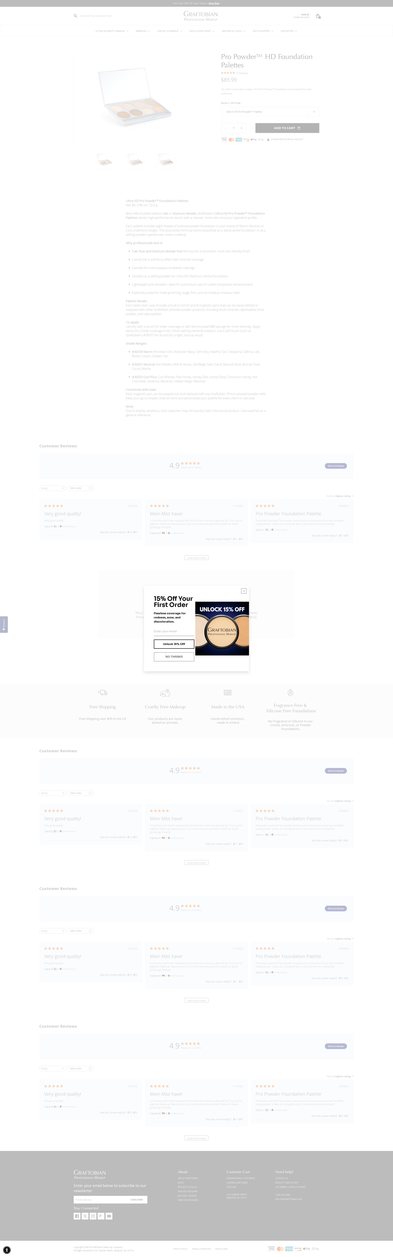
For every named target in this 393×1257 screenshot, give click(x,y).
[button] (7, 1250)
